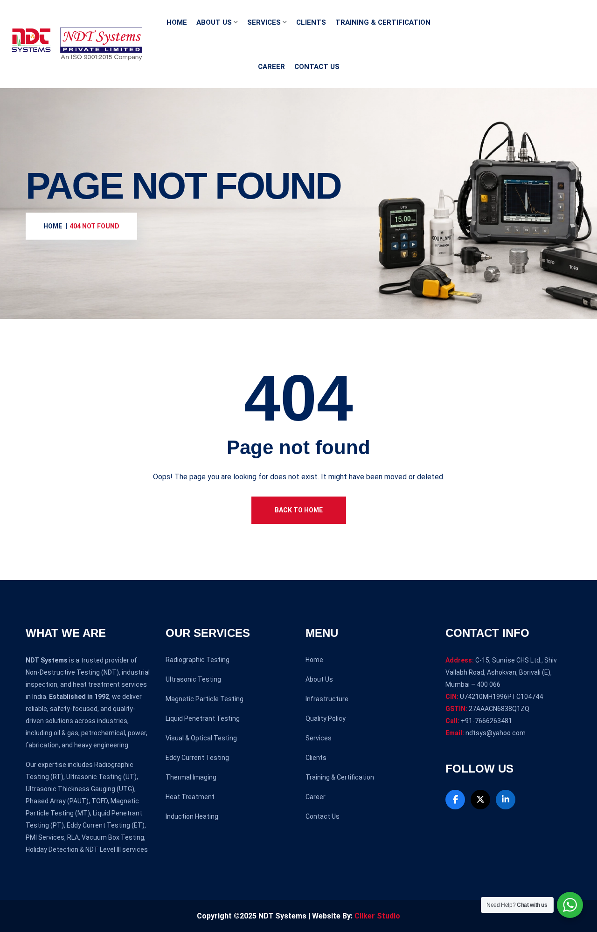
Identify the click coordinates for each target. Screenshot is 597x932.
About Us (214, 22)
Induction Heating (192, 816)
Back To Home (299, 510)
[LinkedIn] (505, 799)
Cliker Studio (377, 915)
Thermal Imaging (191, 777)
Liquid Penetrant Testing (203, 718)
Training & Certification (382, 22)
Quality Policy (325, 718)
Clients (311, 22)
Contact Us (317, 66)
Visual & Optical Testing (201, 738)
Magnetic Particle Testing (204, 699)
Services (264, 22)
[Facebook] (455, 799)
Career (271, 66)
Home (177, 22)
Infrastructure (326, 699)
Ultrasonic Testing (193, 679)
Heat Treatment (190, 797)
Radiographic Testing (197, 659)
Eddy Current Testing (197, 757)
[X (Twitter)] (480, 799)
